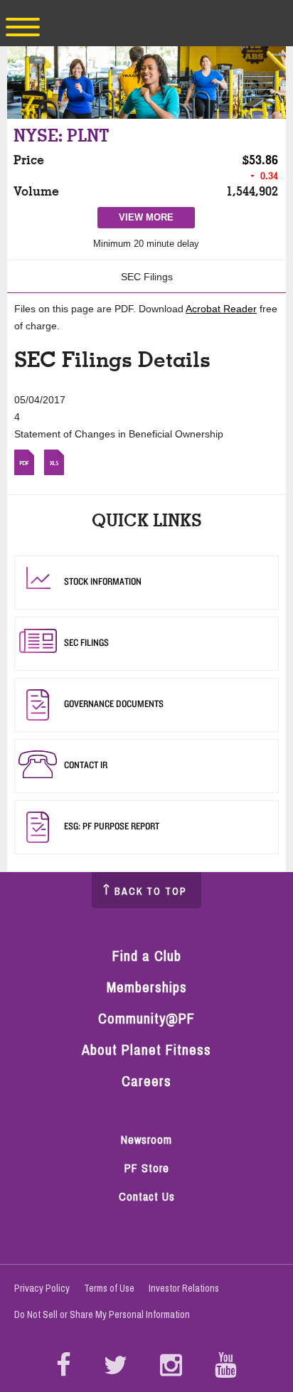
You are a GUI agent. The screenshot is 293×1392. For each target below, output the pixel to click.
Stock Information (103, 581)
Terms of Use (109, 1288)
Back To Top (150, 891)
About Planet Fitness (146, 1049)
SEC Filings (147, 276)
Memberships (147, 987)
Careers (146, 1080)
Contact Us (147, 1196)
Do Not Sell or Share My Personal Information (102, 1314)
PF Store (153, 1169)
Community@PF (146, 1018)
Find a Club (146, 955)
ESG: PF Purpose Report (111, 826)
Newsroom (146, 1139)
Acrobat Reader (221, 308)
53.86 (263, 160)
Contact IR (85, 764)
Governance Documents (114, 703)
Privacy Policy (42, 1288)
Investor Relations (184, 1288)
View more (151, 219)
